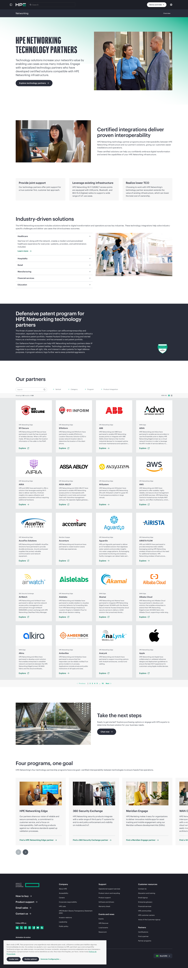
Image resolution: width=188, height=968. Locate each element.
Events (101, 919)
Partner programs (144, 941)
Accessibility (63, 893)
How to (22, 896)
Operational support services (109, 889)
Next (107, 683)
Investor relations (65, 917)
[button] (11, 4)
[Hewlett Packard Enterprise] (21, 4)
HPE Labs (62, 906)
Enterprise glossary (145, 902)
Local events (103, 928)
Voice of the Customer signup (149, 920)
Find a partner (143, 936)
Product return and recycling (109, 893)
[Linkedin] (17, 927)
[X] (21, 927)
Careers (62, 898)
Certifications (143, 932)
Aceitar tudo (13, 959)
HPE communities (144, 911)
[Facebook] (33, 927)
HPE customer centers (146, 915)
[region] (94, 332)
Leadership (63, 922)
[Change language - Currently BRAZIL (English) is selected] (171, 4)
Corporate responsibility (68, 902)
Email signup (143, 898)
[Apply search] (44, 389)
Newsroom (103, 932)
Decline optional (31, 959)
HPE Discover (103, 923)
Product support (105, 898)
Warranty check (104, 906)
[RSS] (41, 927)
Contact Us (142, 889)
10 (103, 683)
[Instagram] (25, 927)
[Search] (30, 5)
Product (25, 902)
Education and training (146, 893)
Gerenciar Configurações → (51, 959)
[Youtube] (37, 927)
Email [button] (22, 907)
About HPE (63, 889)
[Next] (111, 683)
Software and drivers (106, 902)
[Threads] (29, 927)
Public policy (63, 926)
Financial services (144, 906)
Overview (166, 13)
